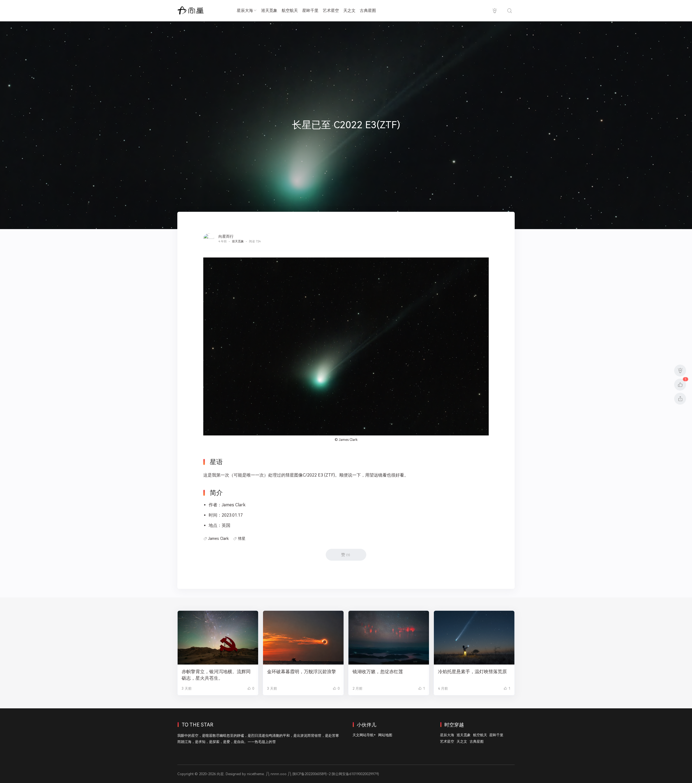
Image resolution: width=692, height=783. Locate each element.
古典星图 (368, 10)
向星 (220, 774)
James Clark (348, 440)
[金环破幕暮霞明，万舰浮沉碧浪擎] (303, 638)
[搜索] (509, 10)
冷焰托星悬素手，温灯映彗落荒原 (472, 671)
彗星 (241, 538)
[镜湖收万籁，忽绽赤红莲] (388, 638)
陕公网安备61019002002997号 (355, 774)
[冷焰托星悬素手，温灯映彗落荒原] (474, 638)
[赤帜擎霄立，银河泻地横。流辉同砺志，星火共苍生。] (218, 638)
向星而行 (226, 236)
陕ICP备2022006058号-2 (311, 774)
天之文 (349, 10)
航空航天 (290, 10)
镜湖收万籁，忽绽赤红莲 (377, 671)
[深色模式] (494, 10)
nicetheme (255, 774)
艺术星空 (331, 10)
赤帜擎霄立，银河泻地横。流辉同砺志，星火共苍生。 (216, 675)
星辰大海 (245, 10)
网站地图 (385, 735)
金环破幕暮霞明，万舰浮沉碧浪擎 (301, 671)
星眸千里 (310, 10)
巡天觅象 (269, 10)
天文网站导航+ (364, 735)
